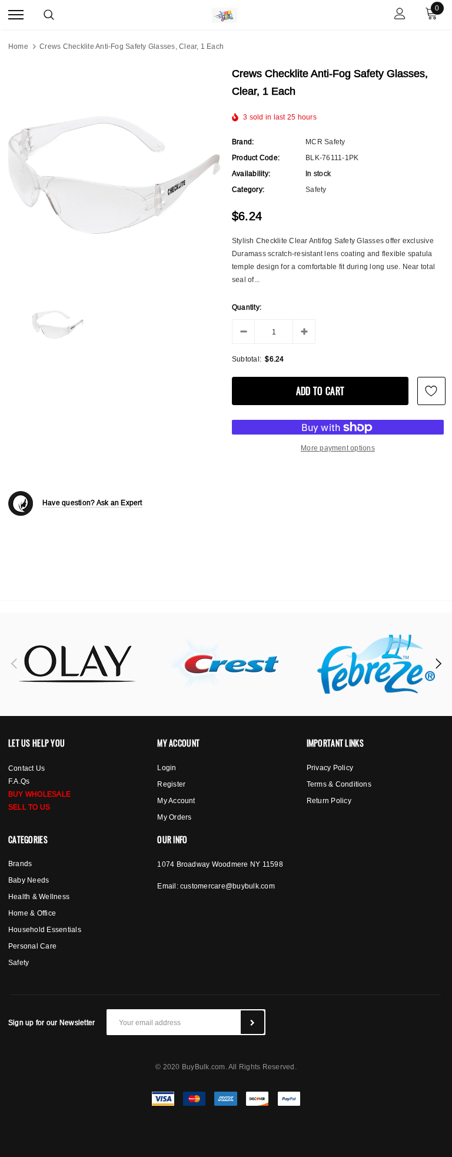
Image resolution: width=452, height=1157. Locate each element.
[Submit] (252, 1022)
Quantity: (246, 307)
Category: (248, 189)
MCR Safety (325, 141)
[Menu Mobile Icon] (16, 15)
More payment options (338, 447)
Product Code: (256, 157)
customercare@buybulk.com (227, 885)
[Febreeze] (376, 664)
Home (18, 46)
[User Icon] (400, 15)
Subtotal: (246, 358)
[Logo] (225, 13)
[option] (114, 175)
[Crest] (226, 664)
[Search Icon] (49, 14)
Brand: (243, 141)
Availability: (251, 173)
